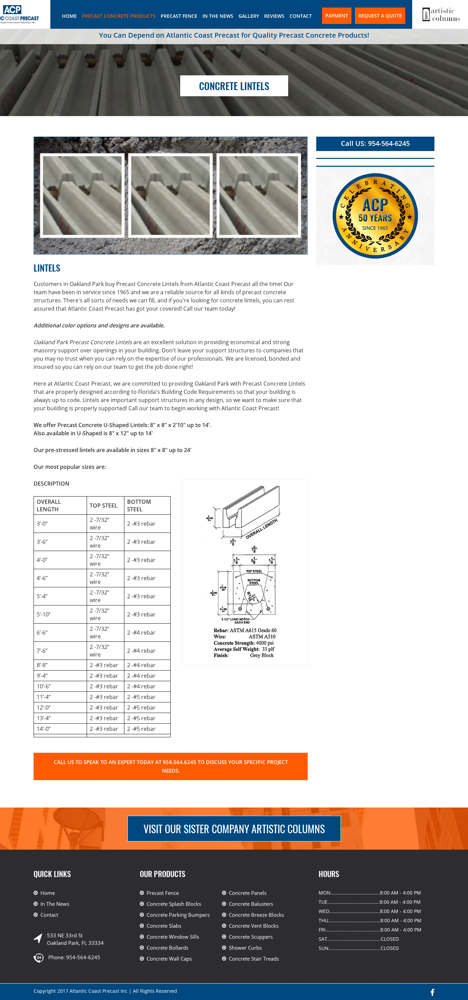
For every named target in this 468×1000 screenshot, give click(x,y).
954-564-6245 (83, 957)
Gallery (248, 16)
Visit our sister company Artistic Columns (234, 828)
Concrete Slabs (164, 925)
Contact (301, 16)
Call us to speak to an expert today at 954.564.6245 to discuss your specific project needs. (171, 766)
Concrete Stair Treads (254, 958)
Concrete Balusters (251, 903)
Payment (336, 15)
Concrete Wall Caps (169, 958)
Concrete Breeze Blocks (256, 914)
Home (69, 16)
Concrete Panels (248, 892)
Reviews (274, 16)
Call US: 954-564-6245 (375, 143)
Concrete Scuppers (251, 936)
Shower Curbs (245, 947)
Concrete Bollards (167, 947)
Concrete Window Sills (173, 936)
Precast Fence (179, 16)
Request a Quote (380, 15)
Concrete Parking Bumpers (178, 914)
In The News (217, 16)
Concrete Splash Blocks (174, 903)
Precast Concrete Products (119, 16)
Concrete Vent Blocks (254, 925)
